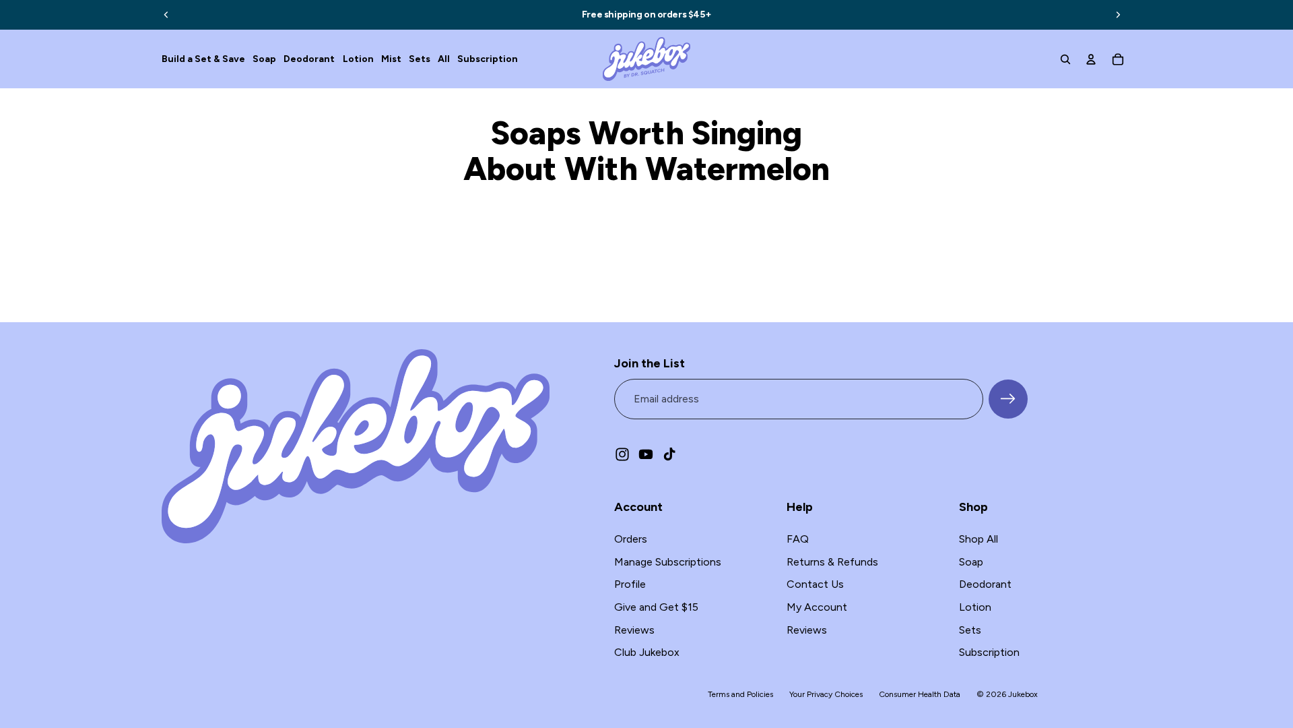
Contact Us (815, 584)
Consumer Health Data (919, 694)
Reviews (634, 630)
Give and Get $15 (656, 607)
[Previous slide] (166, 14)
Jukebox (1023, 694)
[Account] (1091, 59)
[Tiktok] (669, 454)
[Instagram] (622, 454)
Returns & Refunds (832, 561)
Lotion (975, 607)
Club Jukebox (646, 652)
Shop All (978, 539)
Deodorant (985, 584)
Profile (630, 584)
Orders (630, 539)
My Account (817, 607)
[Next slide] (1117, 14)
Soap (971, 561)
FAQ (798, 539)
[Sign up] (1008, 399)
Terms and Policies (740, 694)
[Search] (1065, 59)
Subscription (989, 652)
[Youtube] (646, 454)
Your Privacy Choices (826, 694)
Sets (970, 630)
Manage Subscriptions (667, 561)
